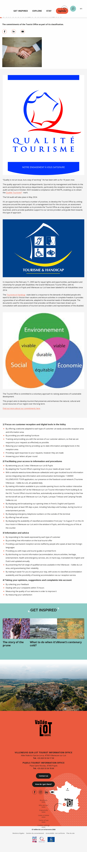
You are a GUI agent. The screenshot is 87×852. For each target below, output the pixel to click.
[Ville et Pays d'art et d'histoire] (34, 839)
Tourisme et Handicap (16, 294)
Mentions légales (18, 833)
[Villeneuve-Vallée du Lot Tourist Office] (43, 728)
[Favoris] (64, 9)
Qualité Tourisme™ (14, 192)
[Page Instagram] (40, 792)
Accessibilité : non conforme (55, 833)
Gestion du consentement (35, 833)
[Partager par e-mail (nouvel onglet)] (22, 31)
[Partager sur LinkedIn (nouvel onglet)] (13, 31)
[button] (73, 9)
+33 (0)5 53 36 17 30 (45, 758)
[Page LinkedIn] (46, 792)
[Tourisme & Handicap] (51, 839)
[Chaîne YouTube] (52, 792)
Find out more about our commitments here (21, 408)
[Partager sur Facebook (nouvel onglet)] (4, 31)
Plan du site (70, 833)
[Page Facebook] (34, 792)
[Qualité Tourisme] (42, 839)
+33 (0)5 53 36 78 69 (45, 768)
